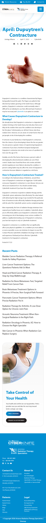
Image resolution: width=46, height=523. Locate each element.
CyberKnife (37, 39)
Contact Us (40, 2)
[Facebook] (14, 44)
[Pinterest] (28, 44)
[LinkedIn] (21, 44)
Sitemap (23, 521)
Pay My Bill (26, 2)
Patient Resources (11, 2)
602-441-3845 (11, 458)
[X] (17, 44)
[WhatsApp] (25, 44)
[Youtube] (11, 463)
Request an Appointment (16, 420)
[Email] (32, 44)
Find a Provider (13, 413)
